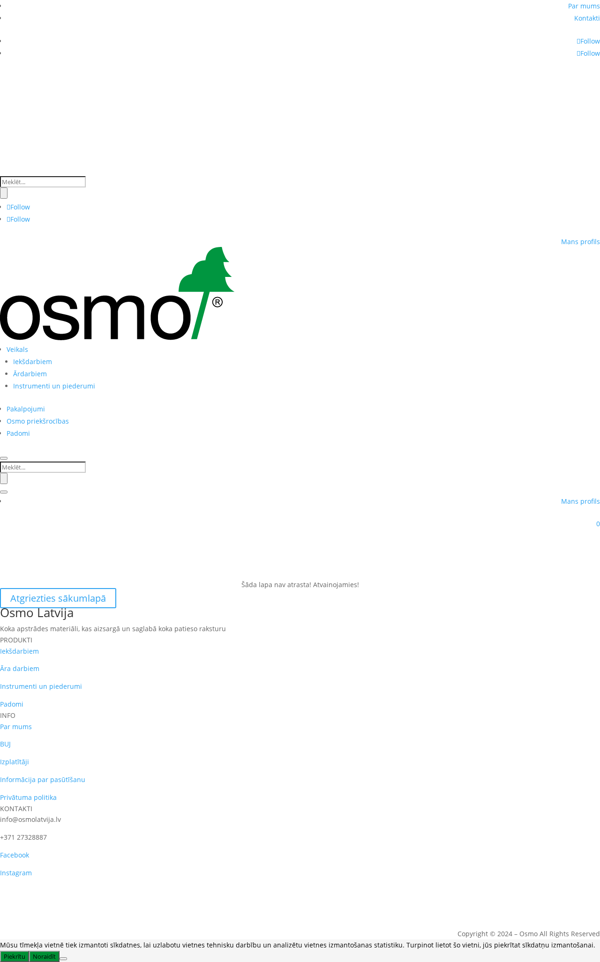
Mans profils (580, 241)
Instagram (16, 872)
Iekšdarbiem (32, 361)
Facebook (14, 854)
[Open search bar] (4, 170)
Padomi (18, 433)
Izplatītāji (14, 761)
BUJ (5, 743)
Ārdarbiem (30, 373)
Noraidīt (44, 956)
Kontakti (587, 18)
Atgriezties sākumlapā (58, 598)
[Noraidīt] (63, 958)
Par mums (584, 5)
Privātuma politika (28, 797)
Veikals (17, 349)
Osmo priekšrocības (38, 421)
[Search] (4, 193)
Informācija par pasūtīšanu (42, 779)
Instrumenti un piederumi (54, 385)
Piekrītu (14, 956)
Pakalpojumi (26, 408)
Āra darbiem (19, 668)
